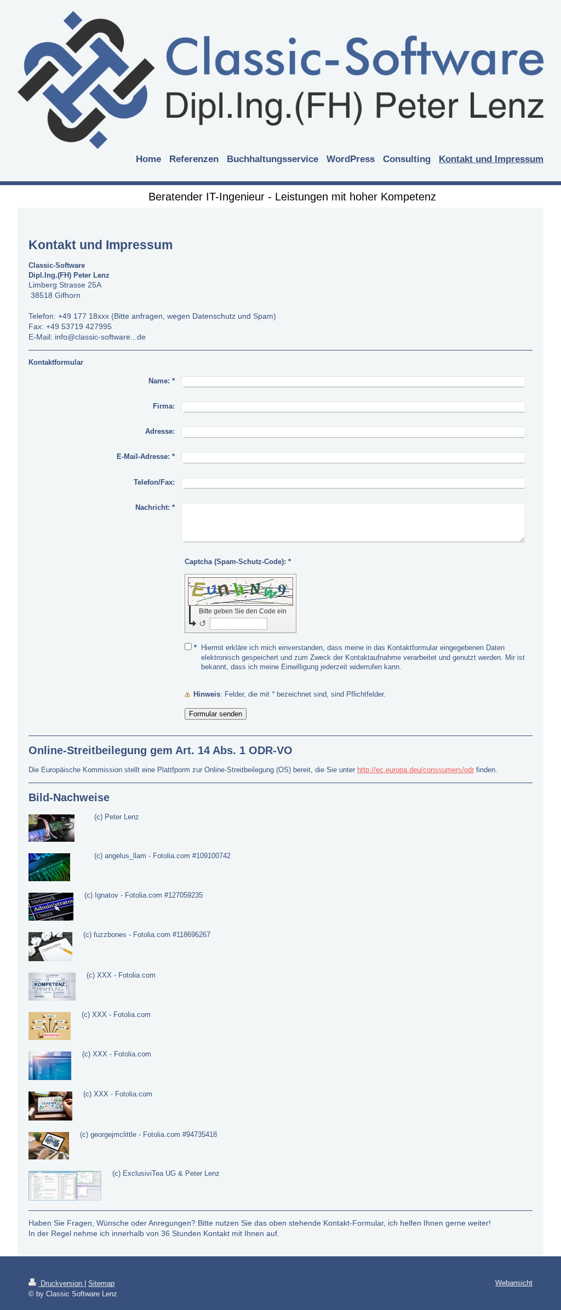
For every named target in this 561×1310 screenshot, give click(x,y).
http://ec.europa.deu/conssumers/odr (415, 770)
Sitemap (101, 1283)
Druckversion (61, 1283)
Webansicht (514, 1283)
